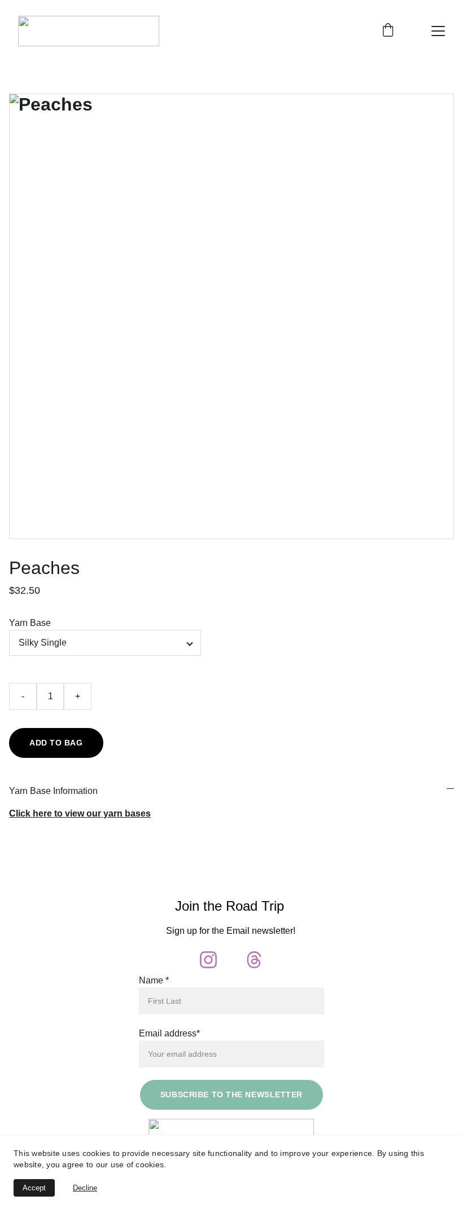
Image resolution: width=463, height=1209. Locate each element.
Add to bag (56, 742)
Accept (34, 1188)
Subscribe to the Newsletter (231, 1094)
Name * (154, 980)
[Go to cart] (388, 31)
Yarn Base (30, 623)
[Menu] (438, 31)
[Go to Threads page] (254, 959)
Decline (85, 1188)
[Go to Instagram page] (208, 959)
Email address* (169, 1033)
